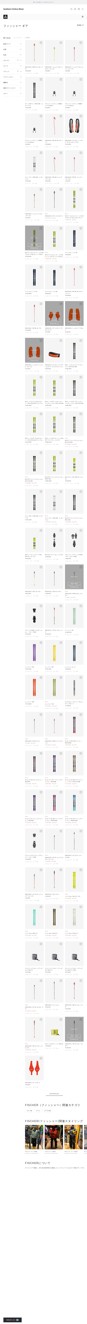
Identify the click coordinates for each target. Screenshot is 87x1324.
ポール (38, 1110)
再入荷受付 (35, 244)
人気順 (71, 32)
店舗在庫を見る (35, 248)
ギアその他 (47, 1110)
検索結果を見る (12, 1320)
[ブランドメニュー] (83, 17)
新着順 (79, 25)
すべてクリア (18, 37)
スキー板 (29, 1110)
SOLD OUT (34, 238)
